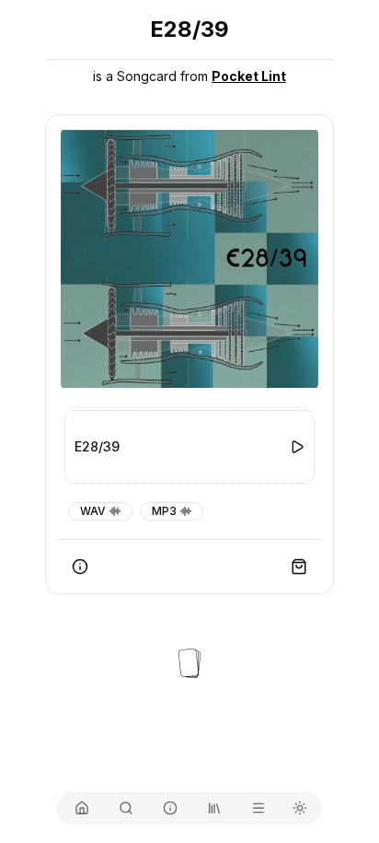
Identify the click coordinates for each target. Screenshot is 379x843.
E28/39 (97, 446)
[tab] (82, 808)
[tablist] (189, 808)
